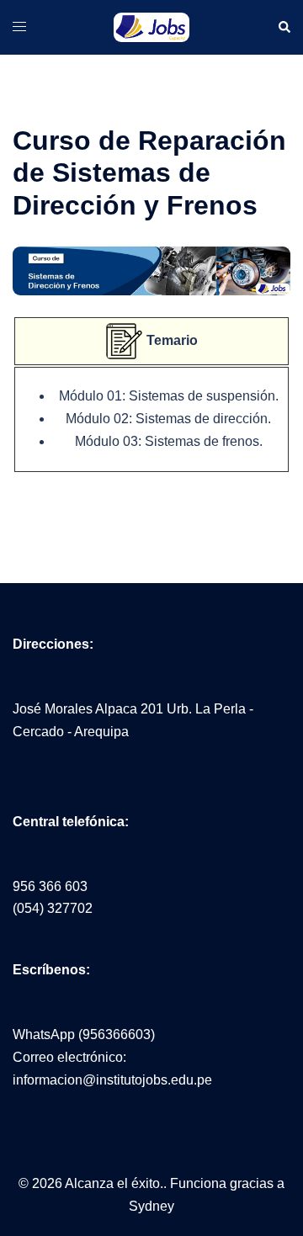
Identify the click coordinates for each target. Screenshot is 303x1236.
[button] (283, 27)
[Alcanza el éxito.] (151, 26)
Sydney (151, 1206)
